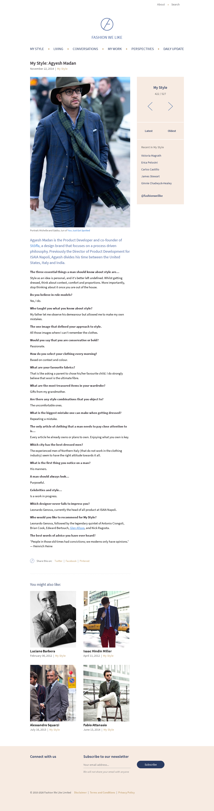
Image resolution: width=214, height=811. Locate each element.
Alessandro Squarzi (44, 725)
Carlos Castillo (150, 169)
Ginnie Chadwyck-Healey (156, 183)
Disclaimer (80, 792)
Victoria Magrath (151, 155)
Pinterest (84, 561)
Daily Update (173, 49)
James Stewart (150, 176)
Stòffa (34, 245)
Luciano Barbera (42, 651)
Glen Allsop (77, 528)
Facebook (71, 561)
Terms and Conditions (102, 792)
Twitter (58, 561)
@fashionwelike (152, 196)
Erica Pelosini (149, 162)
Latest (149, 131)
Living (58, 49)
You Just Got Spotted (79, 230)
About (161, 4)
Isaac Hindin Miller (97, 651)
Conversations (85, 49)
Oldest (172, 131)
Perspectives (142, 49)
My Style (37, 49)
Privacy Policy (126, 792)
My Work (115, 49)
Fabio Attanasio (95, 725)
